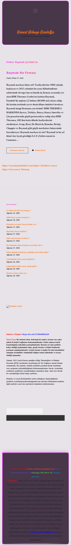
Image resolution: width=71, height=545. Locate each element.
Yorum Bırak (40, 150)
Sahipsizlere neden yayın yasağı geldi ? (21, 266)
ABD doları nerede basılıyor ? (18, 217)
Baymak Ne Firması (21, 73)
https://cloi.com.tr (11, 169)
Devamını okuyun (19, 151)
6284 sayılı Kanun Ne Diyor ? (18, 238)
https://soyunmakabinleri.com (17, 165)
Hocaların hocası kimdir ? (16, 231)
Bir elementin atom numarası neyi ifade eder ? (24, 245)
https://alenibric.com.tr (45, 165)
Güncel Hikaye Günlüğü (35, 32)
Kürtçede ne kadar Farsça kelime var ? (21, 224)
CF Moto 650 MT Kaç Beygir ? (18, 211)
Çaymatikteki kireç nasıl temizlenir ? (20, 259)
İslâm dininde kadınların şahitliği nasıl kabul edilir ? (27, 252)
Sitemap (25, 169)
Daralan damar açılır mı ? (16, 273)
